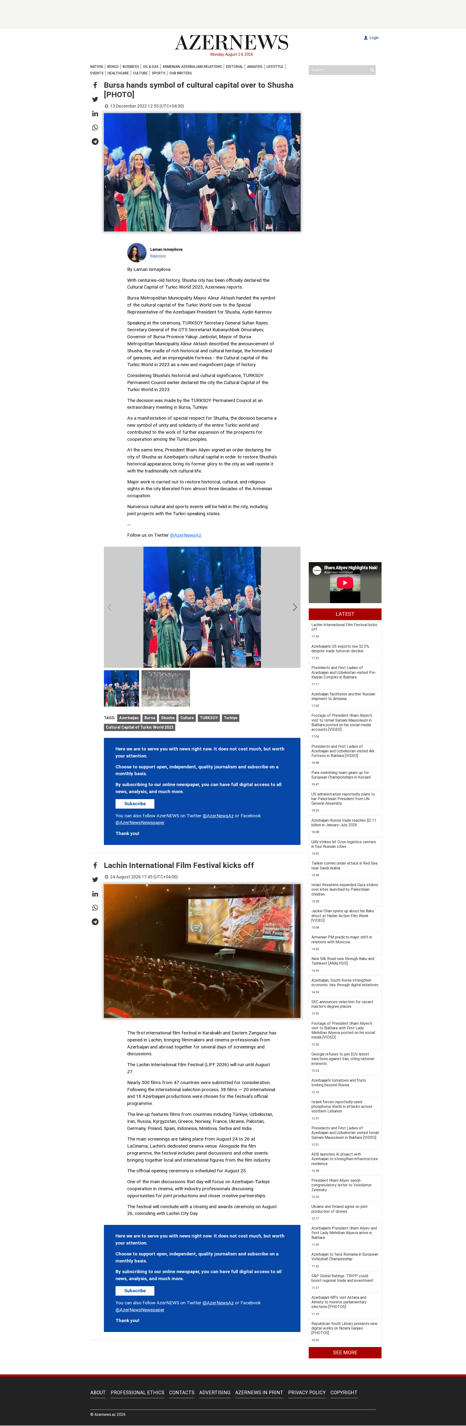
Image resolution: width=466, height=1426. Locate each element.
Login (373, 37)
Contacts (181, 1392)
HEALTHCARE (118, 73)
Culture (187, 718)
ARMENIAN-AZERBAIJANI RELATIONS (192, 67)
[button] (95, 85)
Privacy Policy (307, 1392)
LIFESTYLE (274, 67)
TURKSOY (209, 718)
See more (345, 1352)
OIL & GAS (150, 67)
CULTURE (140, 73)
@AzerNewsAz (185, 535)
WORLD (112, 67)
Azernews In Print (259, 1392)
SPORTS (158, 73)
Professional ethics (137, 1392)
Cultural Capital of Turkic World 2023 (139, 727)
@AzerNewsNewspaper (140, 822)
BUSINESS (131, 67)
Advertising (214, 1392)
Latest (345, 614)
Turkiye (230, 718)
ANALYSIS (254, 67)
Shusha (168, 718)
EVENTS (96, 73)
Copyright (344, 1392)
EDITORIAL (234, 67)
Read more (158, 256)
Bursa (149, 718)
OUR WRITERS (180, 73)
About (98, 1392)
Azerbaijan (129, 718)
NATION (96, 67)
